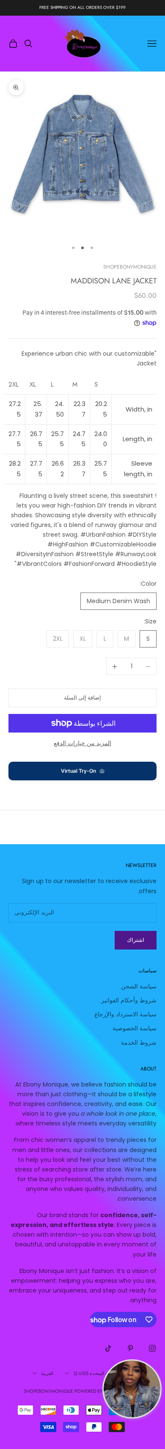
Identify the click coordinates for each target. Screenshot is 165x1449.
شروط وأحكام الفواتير (129, 1000)
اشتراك (135, 940)
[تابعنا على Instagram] (152, 1348)
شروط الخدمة (139, 1042)
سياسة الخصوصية (135, 1028)
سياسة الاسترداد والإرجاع (125, 1014)
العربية (47, 1373)
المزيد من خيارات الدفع (82, 743)
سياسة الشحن (139, 986)
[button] (82, 771)
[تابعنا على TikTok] (108, 1348)
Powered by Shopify (98, 1391)
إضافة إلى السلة (82, 698)
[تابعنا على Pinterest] (130, 1348)
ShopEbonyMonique (130, 267)
